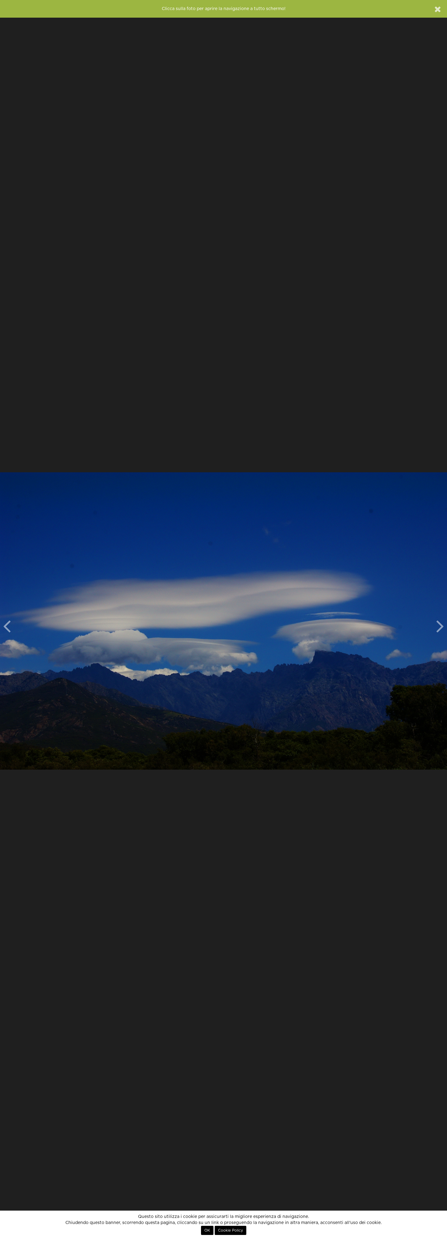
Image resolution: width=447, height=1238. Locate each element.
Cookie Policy (230, 1230)
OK (207, 1230)
